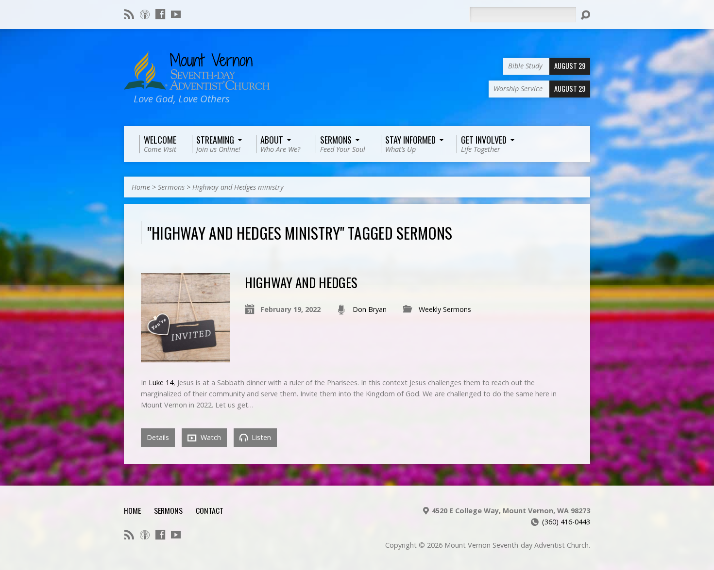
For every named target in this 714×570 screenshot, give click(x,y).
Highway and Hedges (301, 282)
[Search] (585, 15)
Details (158, 437)
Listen (260, 437)
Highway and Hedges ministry (238, 187)
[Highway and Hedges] (185, 356)
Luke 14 (161, 382)
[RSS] (129, 14)
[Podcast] (145, 14)
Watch (210, 437)
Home (141, 187)
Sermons (171, 187)
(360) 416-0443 (566, 521)
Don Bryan (370, 309)
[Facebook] (160, 14)
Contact (209, 510)
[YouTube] (176, 14)
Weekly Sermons (445, 309)
